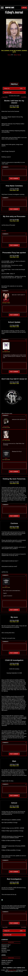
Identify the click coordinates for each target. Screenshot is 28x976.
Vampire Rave (12, 970)
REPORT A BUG (5, 950)
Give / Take (17, 54)
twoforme (6, 350)
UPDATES (4, 952)
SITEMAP (4, 948)
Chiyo (6, 458)
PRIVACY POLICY (6, 962)
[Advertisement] (14, 2)
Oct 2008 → (24, 97)
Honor (9, 54)
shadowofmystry (6, 301)
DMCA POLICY (5, 964)
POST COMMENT (14, 178)
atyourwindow (6, 426)
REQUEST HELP (5, 945)
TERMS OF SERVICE (7, 960)
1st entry (4, 230)
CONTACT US (5, 946)
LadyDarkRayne (6, 438)
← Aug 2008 (4, 97)
